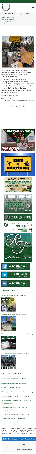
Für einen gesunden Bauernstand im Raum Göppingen (17, 392)
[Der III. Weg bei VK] (18, 283)
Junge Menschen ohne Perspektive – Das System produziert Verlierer (16, 402)
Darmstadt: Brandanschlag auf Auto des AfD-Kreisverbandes (15, 420)
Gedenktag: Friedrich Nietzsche (10, 387)
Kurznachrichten (11, 100)
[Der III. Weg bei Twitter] (18, 275)
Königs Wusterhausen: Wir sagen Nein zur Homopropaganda (14, 409)
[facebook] (12, 106)
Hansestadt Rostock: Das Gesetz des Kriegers (15, 396)
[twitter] (16, 106)
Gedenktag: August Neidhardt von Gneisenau (15, 414)
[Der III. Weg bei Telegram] (18, 266)
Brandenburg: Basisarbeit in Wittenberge (13, 378)
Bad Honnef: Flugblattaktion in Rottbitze (13, 383)
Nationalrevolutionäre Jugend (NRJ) (25, 100)
